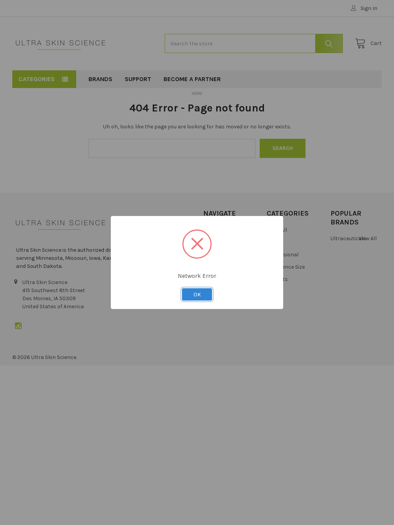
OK (197, 294)
